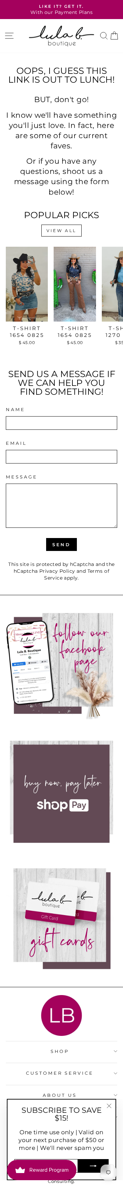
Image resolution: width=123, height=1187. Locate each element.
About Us (60, 1095)
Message (22, 476)
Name (15, 409)
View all (61, 230)
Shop (60, 1051)
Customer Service (60, 1073)
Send (61, 544)
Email (16, 443)
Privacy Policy (57, 571)
